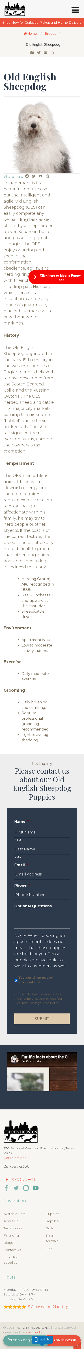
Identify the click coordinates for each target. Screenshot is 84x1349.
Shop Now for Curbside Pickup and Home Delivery (42, 23)
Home (32, 33)
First (18, 839)
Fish (49, 1248)
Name (21, 821)
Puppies (52, 1214)
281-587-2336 (16, 1166)
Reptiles (52, 1221)
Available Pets (14, 1214)
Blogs (8, 1243)
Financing (11, 1235)
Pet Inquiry (42, 763)
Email (21, 865)
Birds (50, 1228)
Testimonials (13, 1228)
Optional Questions (33, 906)
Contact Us (12, 1250)
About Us (11, 1221)
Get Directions (15, 1158)
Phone (22, 885)
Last (18, 856)
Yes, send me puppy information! (35, 980)
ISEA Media (34, 1332)
